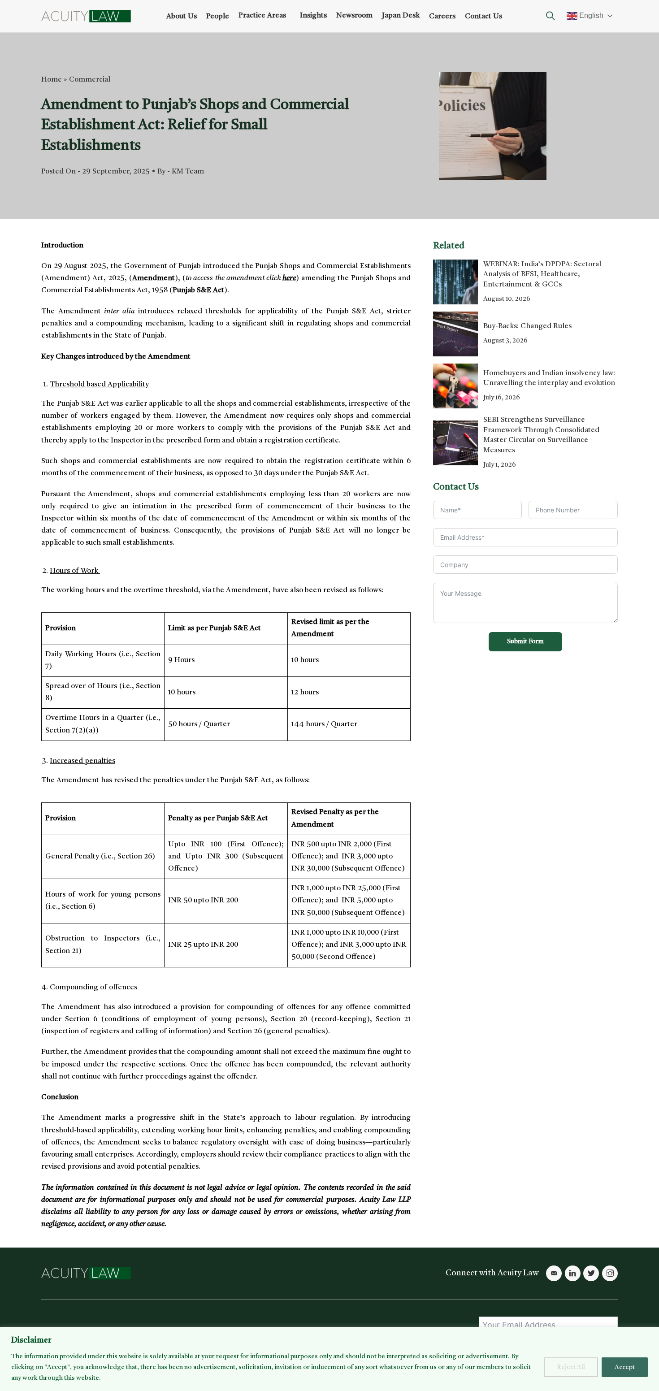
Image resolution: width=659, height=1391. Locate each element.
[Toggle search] (550, 16)
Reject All (571, 1367)
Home (51, 79)
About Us (181, 16)
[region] (329, 1359)
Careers (442, 16)
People (217, 16)
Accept (625, 1367)
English (590, 15)
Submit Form (525, 641)
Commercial (89, 79)
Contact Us (483, 16)
